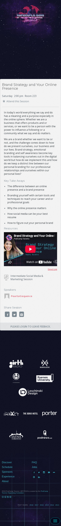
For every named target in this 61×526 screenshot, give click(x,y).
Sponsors (7, 471)
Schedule (7, 467)
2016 (42, 505)
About (5, 481)
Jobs (34, 467)
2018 (31, 505)
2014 (52, 505)
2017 (36, 505)
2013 (57, 505)
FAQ (34, 462)
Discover (7, 462)
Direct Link (52, 269)
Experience (8, 476)
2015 (47, 505)
